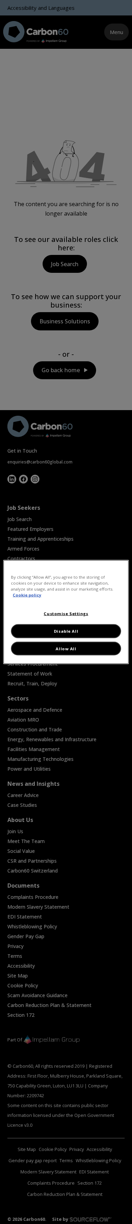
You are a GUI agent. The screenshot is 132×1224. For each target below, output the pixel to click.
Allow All (66, 648)
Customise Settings (66, 613)
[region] (65, 612)
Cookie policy (27, 595)
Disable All (66, 631)
